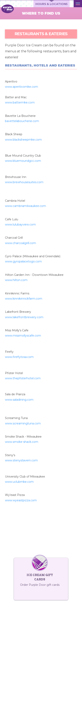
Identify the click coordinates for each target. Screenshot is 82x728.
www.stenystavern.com (21, 460)
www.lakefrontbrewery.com (24, 317)
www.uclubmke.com (19, 482)
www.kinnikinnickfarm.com (23, 298)
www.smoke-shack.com (21, 442)
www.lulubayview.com (20, 224)
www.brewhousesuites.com (24, 182)
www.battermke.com (20, 102)
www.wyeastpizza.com (21, 500)
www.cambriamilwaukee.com (25, 206)
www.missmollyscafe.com (23, 335)
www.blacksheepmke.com (23, 139)
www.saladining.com (19, 399)
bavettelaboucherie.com (22, 121)
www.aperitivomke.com (21, 86)
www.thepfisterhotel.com (23, 378)
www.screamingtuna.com (23, 423)
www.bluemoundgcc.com (23, 161)
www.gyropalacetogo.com (23, 261)
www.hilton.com (16, 280)
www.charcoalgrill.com (20, 243)
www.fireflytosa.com (19, 357)
